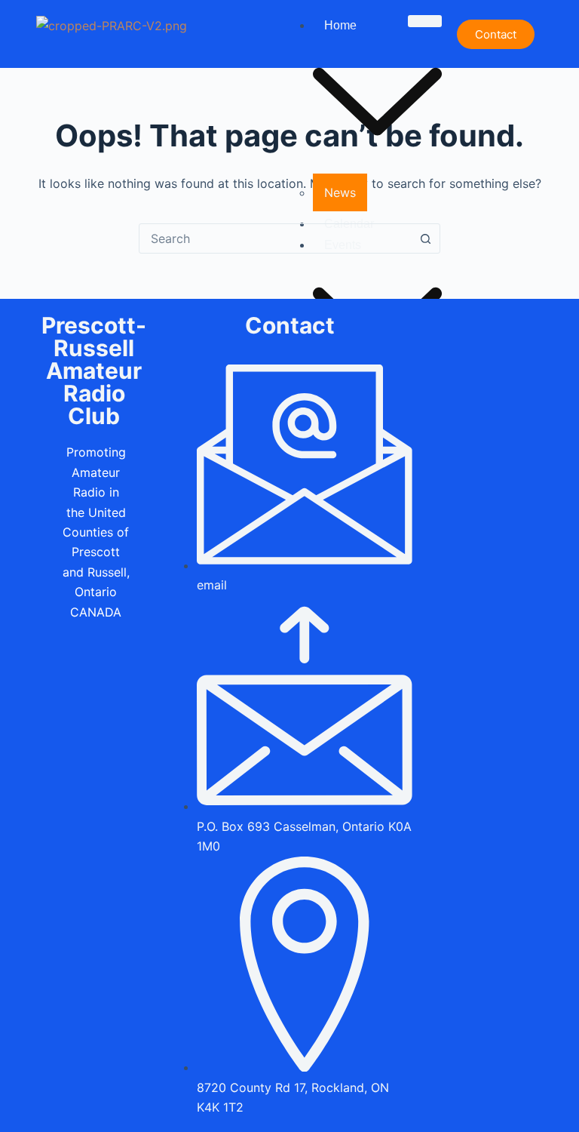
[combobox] (275, 238)
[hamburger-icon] (425, 21)
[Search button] (425, 238)
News (340, 192)
